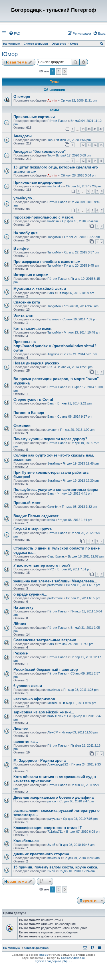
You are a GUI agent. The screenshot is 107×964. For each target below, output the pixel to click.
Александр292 (57, 764)
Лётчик (19, 624)
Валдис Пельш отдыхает (35, 516)
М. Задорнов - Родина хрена (39, 760)
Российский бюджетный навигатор (45, 669)
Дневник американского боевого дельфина (53, 797)
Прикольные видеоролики (37, 182)
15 (101, 145)
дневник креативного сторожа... (42, 854)
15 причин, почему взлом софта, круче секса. (55, 867)
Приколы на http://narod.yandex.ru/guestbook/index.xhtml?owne (54, 346)
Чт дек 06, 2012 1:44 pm (75, 519)
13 (89, 145)
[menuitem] (14, 33)
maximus (53, 689)
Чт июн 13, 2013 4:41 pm (74, 493)
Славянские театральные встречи (44, 640)
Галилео (53, 319)
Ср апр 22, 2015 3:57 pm (81, 252)
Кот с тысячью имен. (33, 328)
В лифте (21, 248)
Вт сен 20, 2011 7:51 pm (74, 569)
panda (51, 801)
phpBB (44, 954)
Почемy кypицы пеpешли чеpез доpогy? (50, 439)
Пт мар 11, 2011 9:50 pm (79, 703)
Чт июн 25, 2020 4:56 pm (73, 140)
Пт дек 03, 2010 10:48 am (76, 844)
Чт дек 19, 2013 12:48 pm (81, 463)
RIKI (50, 367)
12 (83, 145)
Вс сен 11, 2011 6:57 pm (83, 585)
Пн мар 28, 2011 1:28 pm (80, 689)
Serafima (53, 463)
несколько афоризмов (34, 699)
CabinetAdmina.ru (73, 957)
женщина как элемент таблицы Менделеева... (55, 581)
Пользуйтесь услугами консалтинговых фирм (55, 489)
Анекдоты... (24, 136)
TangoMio (54, 237)
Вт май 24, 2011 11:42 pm (75, 644)
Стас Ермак (55, 556)
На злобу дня (25, 233)
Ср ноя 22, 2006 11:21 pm (79, 100)
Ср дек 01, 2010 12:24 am (76, 871)
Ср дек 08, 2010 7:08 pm (80, 818)
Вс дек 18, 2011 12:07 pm (86, 556)
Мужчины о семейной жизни (39, 289)
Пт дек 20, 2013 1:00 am (77, 429)
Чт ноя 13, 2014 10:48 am (82, 332)
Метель (52, 703)
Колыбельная (26, 841)
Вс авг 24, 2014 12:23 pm (74, 367)
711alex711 (55, 831)
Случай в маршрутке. (33, 529)
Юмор (10, 54)
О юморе (21, 96)
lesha (51, 519)
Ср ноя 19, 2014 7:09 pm (79, 319)
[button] (65, 71)
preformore (55, 585)
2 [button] (59, 71)
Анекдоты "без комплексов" (39, 151)
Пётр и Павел (57, 120)
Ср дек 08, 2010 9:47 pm (76, 801)
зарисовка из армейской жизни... (43, 712)
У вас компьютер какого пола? (41, 565)
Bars (50, 293)
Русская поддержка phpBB (53, 961)
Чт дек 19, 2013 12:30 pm (81, 480)
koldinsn (53, 221)
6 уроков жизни (27, 686)
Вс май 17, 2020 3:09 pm (73, 155)
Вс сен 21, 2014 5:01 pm (79, 354)
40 (89, 129)
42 (101, 129)
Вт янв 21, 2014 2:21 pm (74, 403)
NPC (50, 569)
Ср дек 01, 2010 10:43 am (81, 858)
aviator (52, 429)
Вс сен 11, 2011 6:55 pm (83, 598)
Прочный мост (27, 503)
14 (95, 145)
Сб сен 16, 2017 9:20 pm (83, 186)
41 (95, 129)
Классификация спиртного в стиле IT (47, 828)
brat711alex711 (57, 716)
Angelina (53, 354)
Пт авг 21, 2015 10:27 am (82, 237)
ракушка (53, 818)
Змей (51, 844)
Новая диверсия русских (36, 363)
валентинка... (25, 741)
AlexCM (52, 732)
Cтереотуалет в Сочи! (33, 399)
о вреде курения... (30, 594)
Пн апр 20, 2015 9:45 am (81, 265)
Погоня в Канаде (28, 412)
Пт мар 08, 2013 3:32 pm (79, 506)
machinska (54, 186)
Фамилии (22, 426)
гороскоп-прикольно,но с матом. (43, 217)
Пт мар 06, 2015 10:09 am (75, 293)
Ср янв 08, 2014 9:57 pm (74, 416)
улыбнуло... (24, 198)
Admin (52, 100)
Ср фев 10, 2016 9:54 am (80, 221)
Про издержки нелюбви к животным (46, 261)
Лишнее (20, 728)
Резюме (20, 653)
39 (83, 129)
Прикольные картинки (34, 117)
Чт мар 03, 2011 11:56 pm (80, 732)
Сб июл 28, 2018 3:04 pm (78, 175)
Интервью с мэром (31, 275)
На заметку (23, 607)
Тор (50, 140)
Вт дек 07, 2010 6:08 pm (83, 831)
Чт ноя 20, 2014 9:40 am (81, 306)
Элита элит (23, 315)
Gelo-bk (52, 506)
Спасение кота (26, 302)
